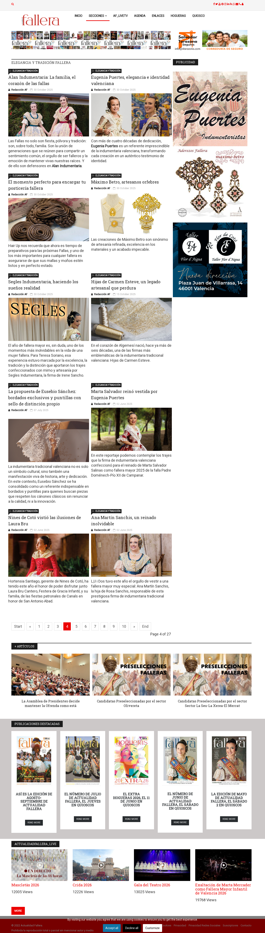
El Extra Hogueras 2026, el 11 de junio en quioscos (131, 799)
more (18, 910)
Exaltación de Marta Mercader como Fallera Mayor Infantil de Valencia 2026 (223, 889)
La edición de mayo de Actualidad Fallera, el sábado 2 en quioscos (229, 799)
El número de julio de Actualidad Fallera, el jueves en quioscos (82, 799)
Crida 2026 (82, 884)
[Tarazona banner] (212, 40)
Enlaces (158, 15)
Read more (34, 822)
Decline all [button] (131, 928)
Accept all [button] (111, 928)
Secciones (96, 15)
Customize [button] (152, 928)
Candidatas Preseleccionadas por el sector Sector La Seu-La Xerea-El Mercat (212, 703)
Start (18, 626)
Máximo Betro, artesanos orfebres (125, 182)
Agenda (140, 15)
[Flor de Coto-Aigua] (212, 260)
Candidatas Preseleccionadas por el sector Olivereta (131, 703)
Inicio (78, 15)
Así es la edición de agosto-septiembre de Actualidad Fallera (34, 801)
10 (124, 626)
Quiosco (198, 15)
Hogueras (178, 15)
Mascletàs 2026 (25, 884)
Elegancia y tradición (25, 71)
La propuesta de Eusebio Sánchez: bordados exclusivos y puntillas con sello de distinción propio (44, 397)
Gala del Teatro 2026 (152, 884)
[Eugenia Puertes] (212, 109)
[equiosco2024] (91, 40)
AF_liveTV (120, 15)
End (145, 626)
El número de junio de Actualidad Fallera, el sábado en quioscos (180, 801)
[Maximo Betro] (212, 184)
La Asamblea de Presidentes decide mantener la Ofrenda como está (51, 703)
